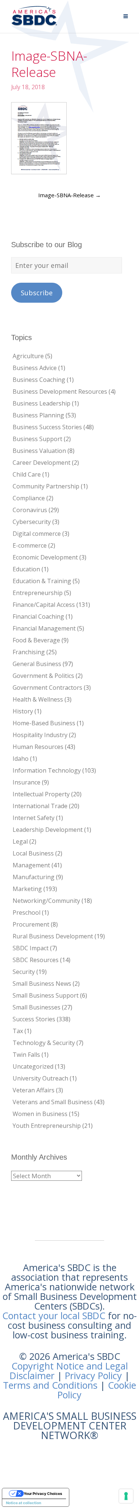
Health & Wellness (38, 699)
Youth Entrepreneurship (47, 1126)
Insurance (26, 782)
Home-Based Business (44, 723)
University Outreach (40, 1078)
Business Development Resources (60, 391)
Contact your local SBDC (53, 1315)
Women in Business (40, 1114)
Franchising (29, 652)
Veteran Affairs (33, 1090)
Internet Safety (33, 818)
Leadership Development (48, 830)
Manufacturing (33, 877)
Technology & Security (44, 1043)
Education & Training (42, 581)
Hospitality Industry (40, 735)
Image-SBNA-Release (69, 195)
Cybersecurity (32, 522)
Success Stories (34, 1019)
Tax (18, 1031)
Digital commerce (37, 534)
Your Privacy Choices (43, 1493)
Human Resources (38, 747)
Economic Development (45, 557)
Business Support (37, 439)
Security (24, 972)
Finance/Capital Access (44, 605)
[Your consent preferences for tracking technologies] (126, 1496)
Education (26, 569)
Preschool (26, 912)
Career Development (41, 462)
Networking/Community (46, 901)
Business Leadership (41, 403)
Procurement (31, 924)
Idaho (21, 758)
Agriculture (28, 356)
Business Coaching (39, 380)
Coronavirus (30, 510)
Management (31, 865)
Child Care (27, 474)
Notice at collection (23, 1502)
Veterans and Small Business (53, 1102)
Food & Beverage (36, 640)
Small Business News (42, 983)
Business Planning (38, 415)
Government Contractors (47, 687)
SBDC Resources (36, 960)
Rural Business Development (53, 936)
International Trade (40, 806)
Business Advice (35, 368)
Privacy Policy (93, 1375)
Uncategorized (33, 1066)
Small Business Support (46, 995)
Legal (20, 841)
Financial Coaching (38, 616)
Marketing (27, 889)
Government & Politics (43, 676)
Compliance (29, 498)
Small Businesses (36, 1007)
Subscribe (37, 292)
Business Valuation (39, 451)
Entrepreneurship (38, 593)
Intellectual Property (41, 794)
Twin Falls (26, 1055)
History (23, 711)
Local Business (33, 853)
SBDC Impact (31, 948)
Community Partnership (46, 486)
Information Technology (47, 770)
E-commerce (30, 545)
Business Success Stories (47, 427)
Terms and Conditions (50, 1385)
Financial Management (44, 628)
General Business (37, 664)
